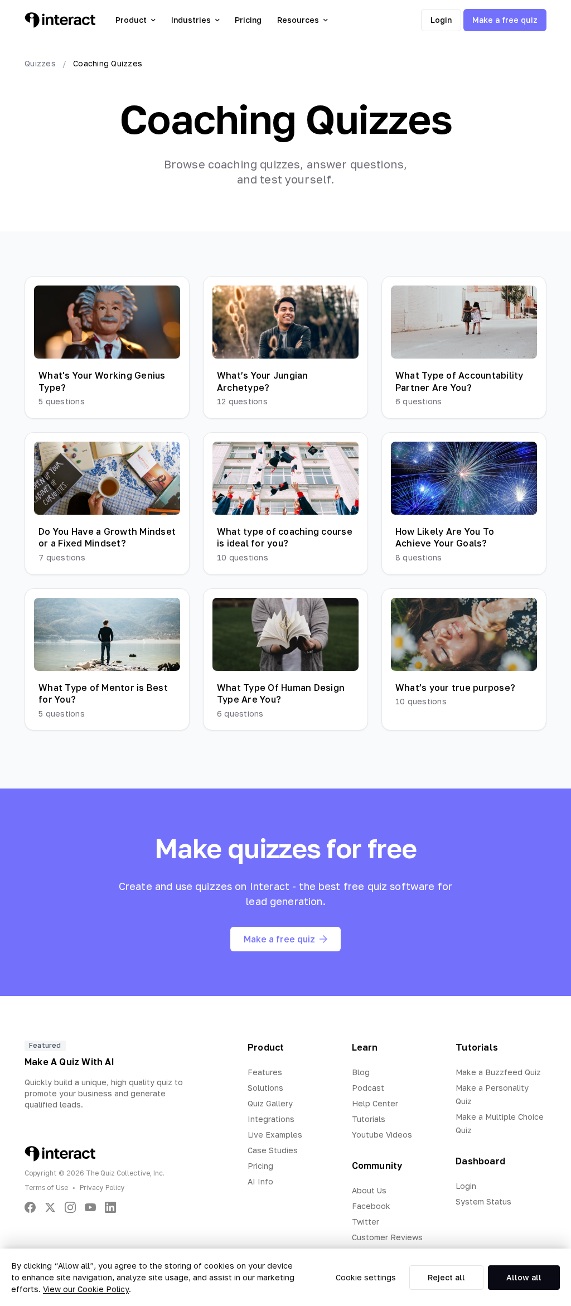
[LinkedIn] (110, 1207)
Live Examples (275, 1134)
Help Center (375, 1103)
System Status (483, 1201)
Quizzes (40, 63)
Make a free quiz (505, 20)
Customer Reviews (387, 1237)
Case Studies (273, 1150)
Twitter (365, 1221)
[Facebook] (30, 1207)
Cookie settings (366, 1277)
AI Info (260, 1181)
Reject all (446, 1277)
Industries (191, 20)
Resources (298, 20)
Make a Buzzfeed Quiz (498, 1072)
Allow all (523, 1277)
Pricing (248, 20)
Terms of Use (46, 1187)
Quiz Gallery (270, 1103)
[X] (50, 1207)
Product (131, 20)
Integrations (271, 1119)
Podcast (368, 1087)
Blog (361, 1072)
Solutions (265, 1087)
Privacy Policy (102, 1187)
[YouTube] (90, 1207)
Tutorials (368, 1119)
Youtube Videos (382, 1134)
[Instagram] (70, 1207)
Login (441, 20)
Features (265, 1072)
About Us (369, 1190)
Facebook (371, 1206)
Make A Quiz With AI (69, 1061)
